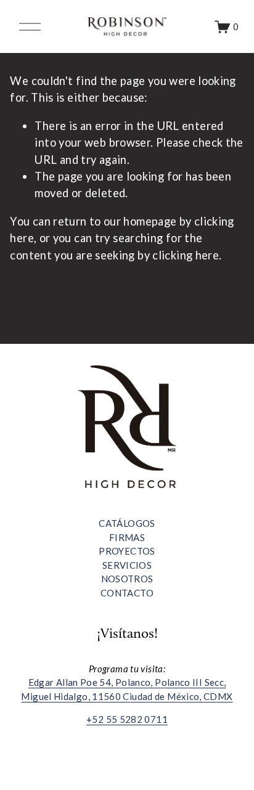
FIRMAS (127, 537)
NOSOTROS (127, 578)
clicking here (185, 255)
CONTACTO (127, 592)
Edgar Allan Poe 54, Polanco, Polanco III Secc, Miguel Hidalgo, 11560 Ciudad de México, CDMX (126, 689)
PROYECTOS (127, 550)
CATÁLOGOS (127, 523)
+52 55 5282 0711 (127, 719)
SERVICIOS (127, 565)
